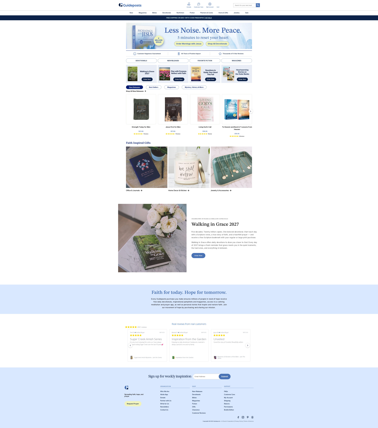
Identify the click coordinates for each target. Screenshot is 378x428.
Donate (162, 398)
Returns (226, 404)
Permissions (228, 407)
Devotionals (166, 13)
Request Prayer (133, 404)
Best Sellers (153, 87)
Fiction (192, 13)
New (131, 13)
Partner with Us (165, 401)
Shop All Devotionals (217, 44)
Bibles (154, 13)
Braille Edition (229, 410)
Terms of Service (249, 421)
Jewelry (236, 13)
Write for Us (164, 404)
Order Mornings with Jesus (188, 44)
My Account (228, 398)
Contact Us (164, 410)
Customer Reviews (199, 413)
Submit (224, 376)
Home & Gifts (223, 13)
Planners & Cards (206, 13)
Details (208, 18)
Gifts (193, 407)
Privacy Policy (239, 421)
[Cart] (218, 5)
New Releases (134, 87)
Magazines (143, 13)
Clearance (196, 410)
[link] (147, 357)
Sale (246, 13)
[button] (130, 345)
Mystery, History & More (194, 87)
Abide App (164, 394)
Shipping (227, 401)
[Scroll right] (251, 111)
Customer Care (229, 394)
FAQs (226, 391)
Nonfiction (180, 13)
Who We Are (164, 391)
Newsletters (164, 407)
